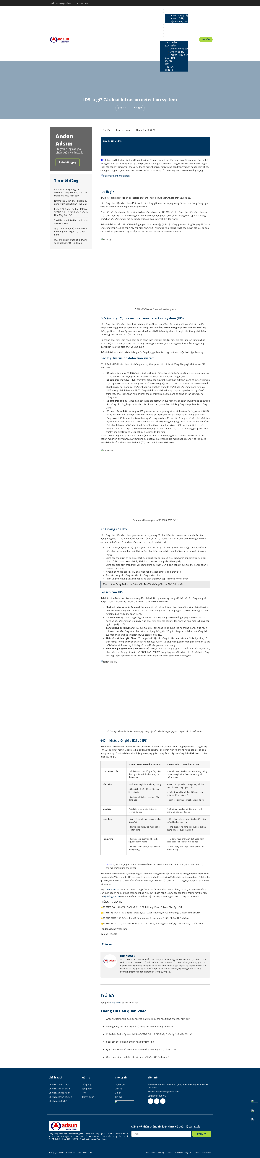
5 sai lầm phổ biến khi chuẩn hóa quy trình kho (130, 1041)
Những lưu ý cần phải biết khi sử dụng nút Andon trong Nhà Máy (70, 202)
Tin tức (171, 33)
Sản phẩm (172, 12)
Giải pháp (172, 24)
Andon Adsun (112, 889)
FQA (169, 30)
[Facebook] (200, 3)
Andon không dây (179, 15)
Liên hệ (171, 36)
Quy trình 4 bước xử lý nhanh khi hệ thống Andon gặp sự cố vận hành (70, 231)
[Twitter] (204, 3)
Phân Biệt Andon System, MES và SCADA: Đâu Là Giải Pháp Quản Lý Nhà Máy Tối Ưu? (71, 212)
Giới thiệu (173, 9)
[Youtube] (208, 3)
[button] (174, 39)
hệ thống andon (111, 896)
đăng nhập (115, 1002)
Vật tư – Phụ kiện (179, 21)
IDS (102, 160)
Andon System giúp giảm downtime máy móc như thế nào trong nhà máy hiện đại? (70, 192)
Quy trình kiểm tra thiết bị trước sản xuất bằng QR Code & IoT (70, 241)
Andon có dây (177, 18)
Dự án (170, 27)
